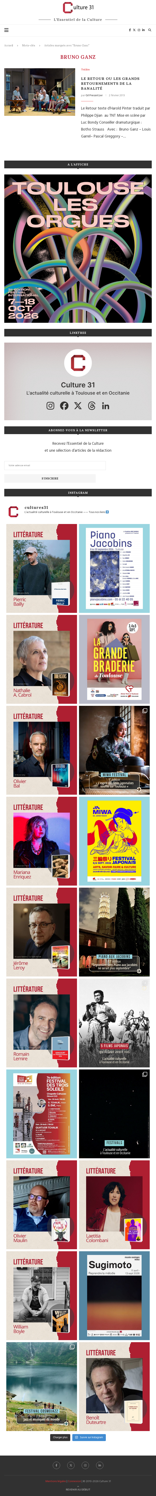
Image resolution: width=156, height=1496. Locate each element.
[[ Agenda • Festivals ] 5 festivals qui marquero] (114, 1113)
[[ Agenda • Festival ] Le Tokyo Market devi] (114, 841)
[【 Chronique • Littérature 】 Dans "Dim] (41, 659)
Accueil (8, 45)
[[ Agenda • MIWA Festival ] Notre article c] (114, 750)
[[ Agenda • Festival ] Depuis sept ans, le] (41, 1113)
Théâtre (85, 70)
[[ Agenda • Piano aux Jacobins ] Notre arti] (114, 932)
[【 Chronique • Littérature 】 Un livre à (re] (114, 1386)
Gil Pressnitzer (94, 95)
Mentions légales (55, 1481)
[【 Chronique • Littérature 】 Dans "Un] (114, 1204)
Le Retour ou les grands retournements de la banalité (110, 83)
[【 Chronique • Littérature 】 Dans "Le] (41, 750)
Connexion (74, 1481)
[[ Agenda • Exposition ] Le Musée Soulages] (114, 1295)
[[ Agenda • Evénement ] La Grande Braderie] (114, 659)
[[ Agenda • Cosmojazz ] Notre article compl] (41, 1386)
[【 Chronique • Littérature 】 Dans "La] (41, 841)
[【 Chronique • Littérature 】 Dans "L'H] (41, 568)
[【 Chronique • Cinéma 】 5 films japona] (114, 1023)
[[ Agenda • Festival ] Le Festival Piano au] (114, 568)
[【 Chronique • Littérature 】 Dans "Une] (41, 1295)
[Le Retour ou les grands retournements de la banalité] (39, 92)
